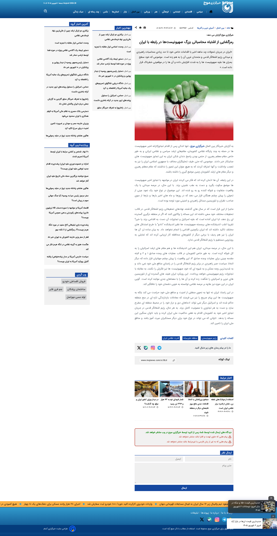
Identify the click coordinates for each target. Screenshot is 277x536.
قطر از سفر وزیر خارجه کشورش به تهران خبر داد (68, 237)
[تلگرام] (159, 348)
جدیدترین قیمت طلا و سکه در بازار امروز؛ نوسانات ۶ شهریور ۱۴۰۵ (246, 506)
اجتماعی (177, 11)
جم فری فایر (55, 289)
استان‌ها (116, 11)
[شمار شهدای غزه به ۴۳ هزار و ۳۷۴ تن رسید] (171, 389)
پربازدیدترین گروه (79, 145)
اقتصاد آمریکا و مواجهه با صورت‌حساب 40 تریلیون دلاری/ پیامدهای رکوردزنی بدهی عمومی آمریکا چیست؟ (67, 212)
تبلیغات (195, 513)
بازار (125, 11)
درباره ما (215, 513)
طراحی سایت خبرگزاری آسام (56, 528)
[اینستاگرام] (153, 348)
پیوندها (204, 513)
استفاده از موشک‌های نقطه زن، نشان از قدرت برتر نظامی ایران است (222, 404)
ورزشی (147, 11)
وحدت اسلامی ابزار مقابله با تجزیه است (71, 43)
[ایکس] (139, 348)
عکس (105, 11)
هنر (156, 11)
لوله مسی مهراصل (76, 297)
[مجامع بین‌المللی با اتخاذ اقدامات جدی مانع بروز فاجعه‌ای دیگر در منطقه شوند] (196, 389)
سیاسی (200, 11)
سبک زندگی (78, 11)
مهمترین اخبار (123, 28)
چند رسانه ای (93, 11)
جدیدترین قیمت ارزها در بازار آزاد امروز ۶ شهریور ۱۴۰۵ (246, 523)
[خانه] (211, 12)
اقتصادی (189, 11)
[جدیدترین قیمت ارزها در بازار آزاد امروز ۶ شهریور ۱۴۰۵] (270, 523)
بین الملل (135, 11)
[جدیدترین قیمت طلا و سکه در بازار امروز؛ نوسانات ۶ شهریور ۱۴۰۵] (268, 506)
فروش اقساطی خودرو (74, 281)
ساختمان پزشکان (76, 289)
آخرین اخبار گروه (79, 24)
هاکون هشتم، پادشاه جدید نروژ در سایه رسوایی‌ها (67, 135)
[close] (271, 498)
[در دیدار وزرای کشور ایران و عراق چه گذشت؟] (146, 389)
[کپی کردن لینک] (157, 360)
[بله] (145, 347)
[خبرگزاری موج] (227, 7)
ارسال (184, 488)
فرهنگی (165, 11)
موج (209, 528)
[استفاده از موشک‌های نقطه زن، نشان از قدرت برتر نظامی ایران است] (221, 389)
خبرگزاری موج (197, 146)
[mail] (144, 28)
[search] (46, 11)
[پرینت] (140, 28)
